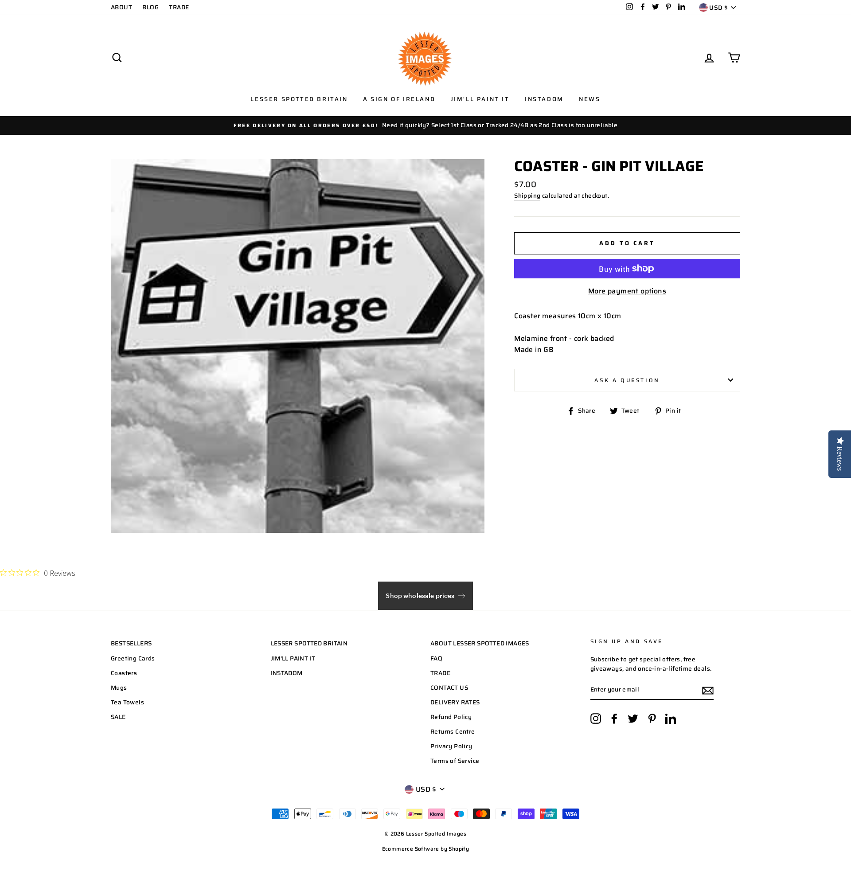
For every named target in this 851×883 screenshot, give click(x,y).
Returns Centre (452, 731)
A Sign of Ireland (399, 99)
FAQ (436, 658)
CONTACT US (449, 687)
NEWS (589, 99)
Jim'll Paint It (480, 99)
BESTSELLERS (131, 643)
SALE (118, 717)
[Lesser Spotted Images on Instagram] (595, 718)
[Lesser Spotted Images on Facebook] (614, 718)
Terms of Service (454, 761)
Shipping (527, 195)
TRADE (179, 7)
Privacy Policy (451, 746)
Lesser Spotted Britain (298, 99)
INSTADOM (287, 673)
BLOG (150, 7)
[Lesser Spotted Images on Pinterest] (652, 718)
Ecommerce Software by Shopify (425, 848)
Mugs (119, 687)
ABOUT (121, 7)
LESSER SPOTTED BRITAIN (309, 643)
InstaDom (544, 99)
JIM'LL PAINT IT (293, 658)
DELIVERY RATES (455, 702)
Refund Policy (451, 717)
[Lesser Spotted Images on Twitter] (633, 718)
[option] (425, 125)
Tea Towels (127, 702)
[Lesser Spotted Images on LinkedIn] (670, 718)
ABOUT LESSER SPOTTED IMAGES (479, 643)
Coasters (124, 673)
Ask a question (627, 380)
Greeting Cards (133, 658)
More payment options (627, 291)
